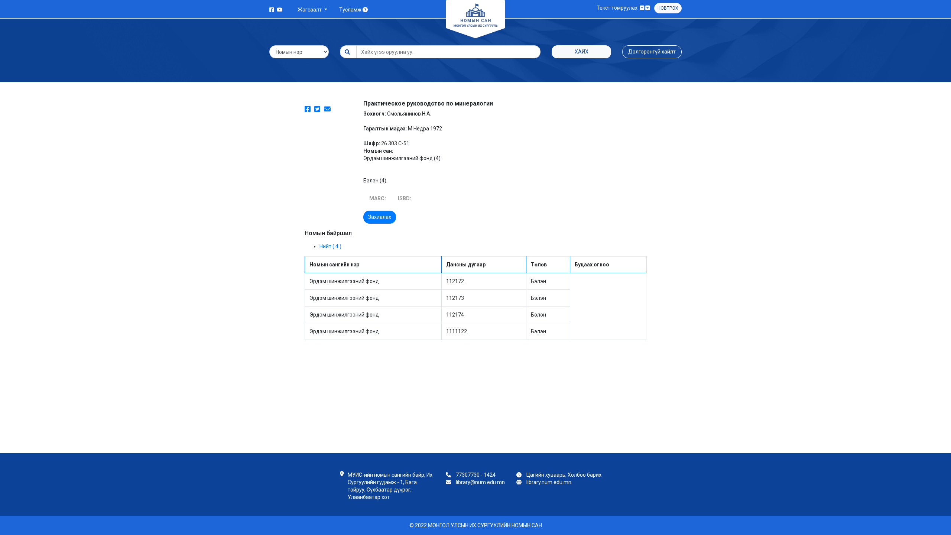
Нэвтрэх (668, 8)
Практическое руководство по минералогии (428, 103)
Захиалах (379, 217)
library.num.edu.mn (548, 482)
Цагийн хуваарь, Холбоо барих (563, 475)
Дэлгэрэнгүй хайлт (652, 52)
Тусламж (351, 10)
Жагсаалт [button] (310, 10)
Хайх (581, 52)
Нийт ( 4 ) (330, 246)
